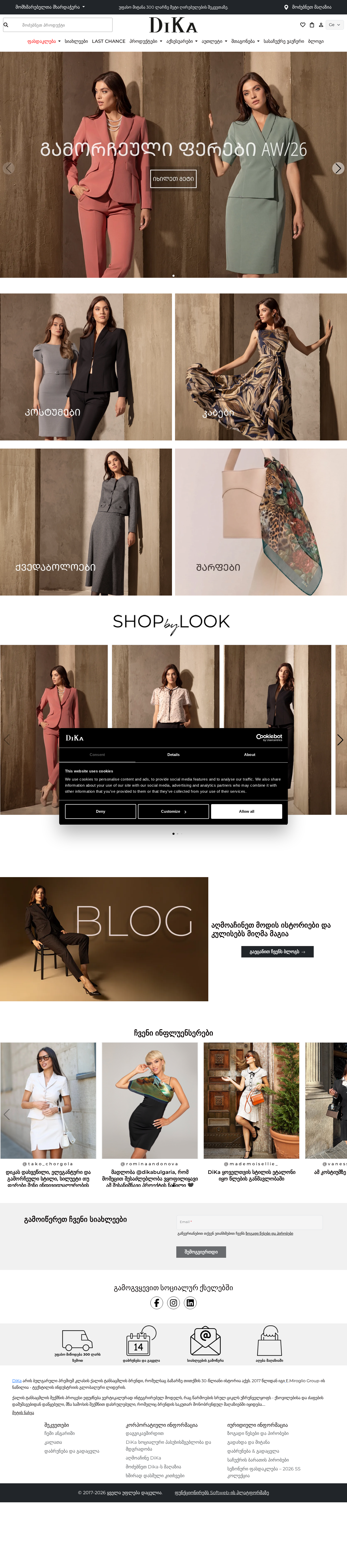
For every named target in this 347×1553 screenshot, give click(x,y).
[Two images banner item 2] (261, 367)
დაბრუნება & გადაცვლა (253, 1451)
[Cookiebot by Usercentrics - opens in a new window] (260, 738)
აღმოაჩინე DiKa (143, 1458)
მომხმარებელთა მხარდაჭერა (48, 7)
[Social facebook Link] (156, 1303)
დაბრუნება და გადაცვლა (71, 1451)
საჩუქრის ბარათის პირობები (258, 1460)
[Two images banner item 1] (86, 367)
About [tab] (249, 754)
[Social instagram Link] (173, 1303)
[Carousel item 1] (173, 164)
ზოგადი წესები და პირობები (269, 1233)
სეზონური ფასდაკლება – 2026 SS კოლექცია (264, 1472)
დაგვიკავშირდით (145, 1433)
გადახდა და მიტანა (248, 1442)
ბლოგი (316, 41)
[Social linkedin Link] (190, 1303)
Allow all (246, 811)
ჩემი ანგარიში (59, 1433)
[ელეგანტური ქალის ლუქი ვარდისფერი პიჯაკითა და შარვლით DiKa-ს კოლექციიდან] (54, 740)
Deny (100, 811)
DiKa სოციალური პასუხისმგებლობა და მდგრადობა (168, 1445)
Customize (170, 811)
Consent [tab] (97, 754)
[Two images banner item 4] (261, 522)
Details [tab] (173, 754)
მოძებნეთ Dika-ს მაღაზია (153, 1467)
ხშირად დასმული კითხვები (155, 1475)
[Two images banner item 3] (86, 522)
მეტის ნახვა (23, 1412)
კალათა (53, 1442)
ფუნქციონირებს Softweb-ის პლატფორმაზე (222, 1492)
